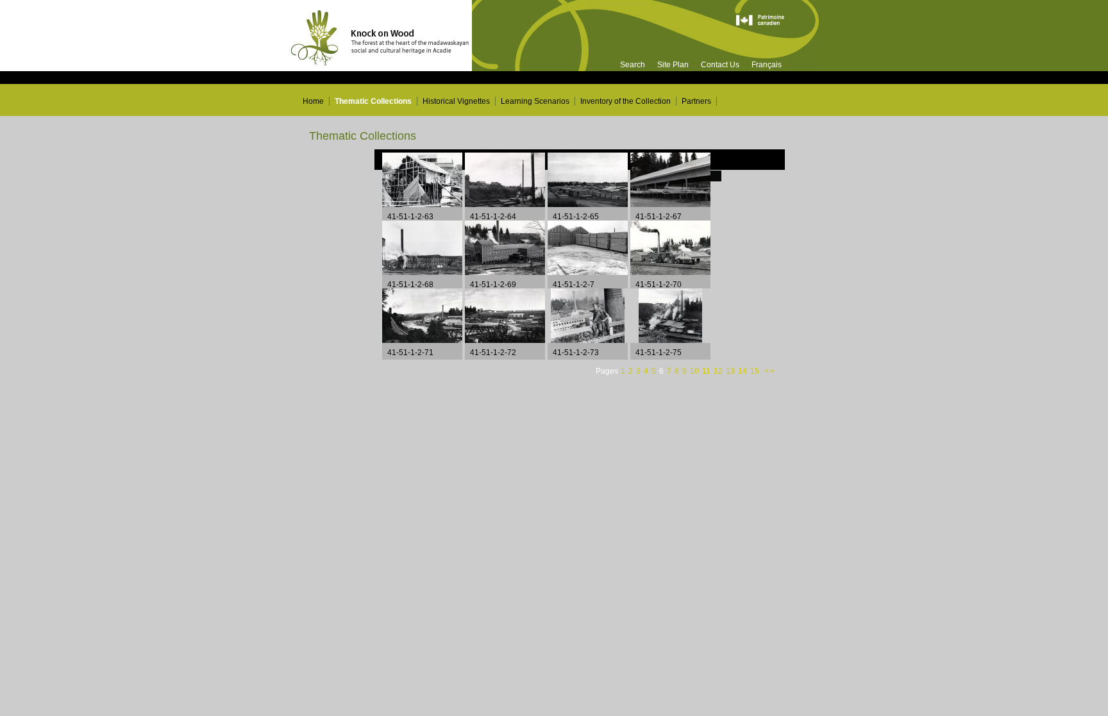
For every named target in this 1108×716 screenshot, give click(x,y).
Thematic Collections (373, 101)
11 (707, 371)
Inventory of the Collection (625, 101)
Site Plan (673, 64)
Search (632, 64)
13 (731, 371)
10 (695, 371)
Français (766, 64)
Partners (696, 101)
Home (313, 101)
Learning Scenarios (535, 101)
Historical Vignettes (456, 101)
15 (755, 371)
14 (743, 371)
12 (719, 371)
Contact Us (720, 64)
